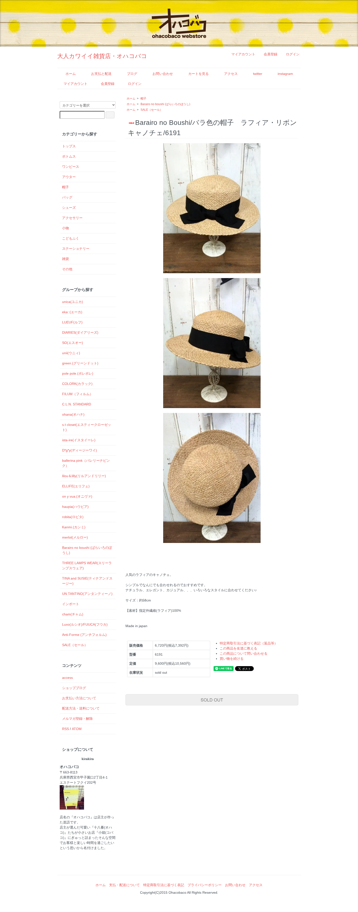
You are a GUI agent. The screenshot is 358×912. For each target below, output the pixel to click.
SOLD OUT (212, 699)
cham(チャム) (72, 614)
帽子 (143, 98)
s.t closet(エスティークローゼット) (86, 427)
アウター (69, 177)
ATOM (77, 729)
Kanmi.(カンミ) (73, 527)
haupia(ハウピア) (75, 507)
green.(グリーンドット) (80, 363)
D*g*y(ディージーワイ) (79, 450)
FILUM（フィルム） (77, 394)
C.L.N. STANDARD (76, 404)
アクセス (231, 74)
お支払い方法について (79, 698)
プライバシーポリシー (205, 885)
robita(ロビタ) (73, 517)
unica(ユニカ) (72, 302)
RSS (65, 729)
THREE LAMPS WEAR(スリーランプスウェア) (87, 565)
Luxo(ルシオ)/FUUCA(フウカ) (85, 624)
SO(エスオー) (72, 343)
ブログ (132, 74)
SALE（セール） (152, 109)
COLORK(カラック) (77, 384)
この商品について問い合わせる (243, 653)
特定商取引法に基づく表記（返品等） (249, 643)
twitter (257, 74)
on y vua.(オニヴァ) (77, 496)
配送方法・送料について (81, 708)
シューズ (69, 208)
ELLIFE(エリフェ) (76, 486)
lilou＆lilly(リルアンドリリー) (84, 476)
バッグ (67, 197)
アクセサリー (72, 218)
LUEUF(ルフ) (72, 322)
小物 (65, 228)
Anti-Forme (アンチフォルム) (84, 635)
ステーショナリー (75, 249)
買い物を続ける (232, 659)
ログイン (293, 54)
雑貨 (65, 259)
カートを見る (198, 74)
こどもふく (70, 238)
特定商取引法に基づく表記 (163, 885)
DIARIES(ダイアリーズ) (80, 332)
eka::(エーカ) (72, 312)
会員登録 (270, 54)
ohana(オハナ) (73, 414)
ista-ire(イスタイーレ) (78, 440)
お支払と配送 (101, 74)
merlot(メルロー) (75, 537)
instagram (285, 74)
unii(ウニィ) (71, 353)
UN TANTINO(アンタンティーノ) (87, 594)
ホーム (71, 74)
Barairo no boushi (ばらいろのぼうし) (165, 104)
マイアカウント (243, 54)
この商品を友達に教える (238, 648)
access (67, 678)
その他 (67, 269)
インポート (70, 604)
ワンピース (70, 167)
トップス (69, 146)
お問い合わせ (162, 74)
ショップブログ (74, 688)
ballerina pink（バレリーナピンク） (86, 463)
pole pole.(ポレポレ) (77, 373)
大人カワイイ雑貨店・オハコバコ (102, 56)
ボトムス (69, 156)
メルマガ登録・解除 (77, 719)
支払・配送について (124, 885)
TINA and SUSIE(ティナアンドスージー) (87, 580)
